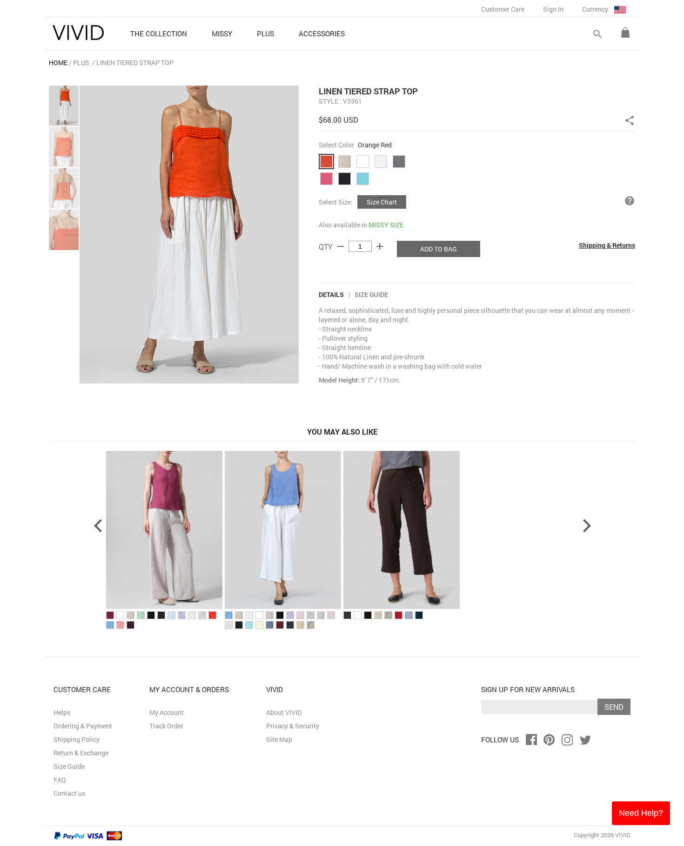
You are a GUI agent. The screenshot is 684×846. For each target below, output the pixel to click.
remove (340, 246)
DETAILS (331, 294)
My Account (166, 712)
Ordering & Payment (83, 725)
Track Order (166, 725)
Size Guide (371, 294)
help (629, 200)
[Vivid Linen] (78, 32)
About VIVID (284, 712)
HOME (58, 62)
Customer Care (502, 9)
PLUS (81, 62)
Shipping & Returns (607, 245)
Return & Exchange (81, 752)
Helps (62, 712)
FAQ (60, 779)
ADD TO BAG (438, 249)
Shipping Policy (77, 739)
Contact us (69, 793)
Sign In (553, 9)
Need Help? (641, 813)
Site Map (279, 739)
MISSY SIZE (386, 224)
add (379, 246)
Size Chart (382, 202)
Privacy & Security (292, 725)
